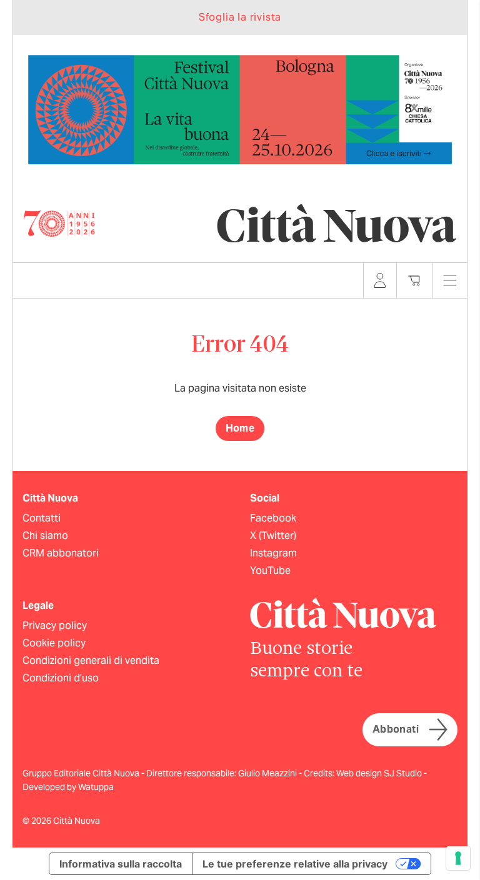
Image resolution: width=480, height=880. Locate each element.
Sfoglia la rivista (240, 17)
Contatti (41, 518)
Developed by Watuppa (68, 787)
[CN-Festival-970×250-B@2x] (240, 109)
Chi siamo (45, 535)
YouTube (270, 570)
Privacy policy (54, 625)
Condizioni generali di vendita (90, 660)
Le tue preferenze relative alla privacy (295, 864)
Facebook (273, 518)
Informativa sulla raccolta (120, 864)
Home (240, 428)
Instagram (273, 553)
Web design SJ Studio (380, 773)
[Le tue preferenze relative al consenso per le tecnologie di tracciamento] (458, 858)
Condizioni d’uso (60, 678)
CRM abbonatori (60, 553)
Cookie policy (54, 643)
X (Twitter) (273, 535)
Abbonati (395, 729)
